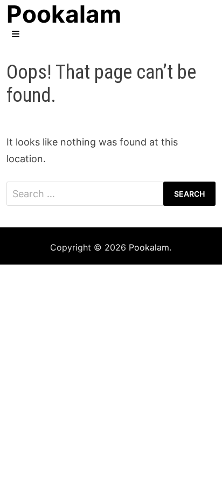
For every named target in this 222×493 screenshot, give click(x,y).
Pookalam (149, 247)
